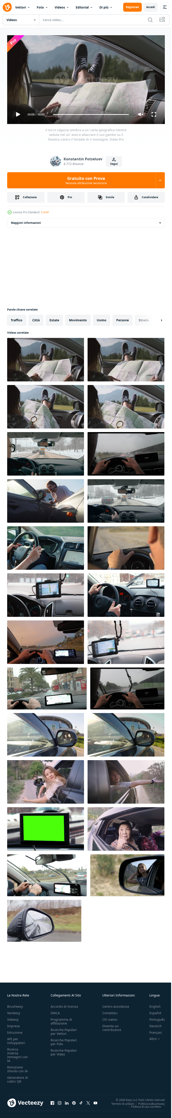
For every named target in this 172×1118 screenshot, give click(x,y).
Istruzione (14, 1030)
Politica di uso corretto (143, 1105)
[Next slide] (154, 318)
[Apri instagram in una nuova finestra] (59, 1101)
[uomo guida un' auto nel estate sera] (126, 546)
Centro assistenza (115, 1004)
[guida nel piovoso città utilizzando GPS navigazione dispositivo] (47, 687)
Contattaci (110, 1011)
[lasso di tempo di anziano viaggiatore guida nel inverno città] (126, 499)
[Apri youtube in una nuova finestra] (95, 1101)
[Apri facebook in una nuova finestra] (52, 1101)
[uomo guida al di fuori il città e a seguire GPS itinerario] (47, 873)
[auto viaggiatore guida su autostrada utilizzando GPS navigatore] (45, 640)
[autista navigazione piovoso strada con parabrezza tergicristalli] (126, 452)
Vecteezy (13, 1011)
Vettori (20, 7)
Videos (60, 7)
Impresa (13, 1024)
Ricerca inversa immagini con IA (17, 1053)
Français (152, 1030)
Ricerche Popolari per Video (64, 1050)
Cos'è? (45, 212)
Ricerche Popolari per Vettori (64, 1030)
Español (152, 1011)
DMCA (55, 1011)
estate (54, 318)
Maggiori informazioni (26, 221)
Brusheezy (15, 1004)
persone (122, 318)
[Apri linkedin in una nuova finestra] (67, 1101)
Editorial (82, 7)
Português (153, 1017)
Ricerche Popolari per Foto (64, 1040)
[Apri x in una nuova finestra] (88, 1101)
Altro (149, 1037)
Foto (40, 7)
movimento (78, 318)
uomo (101, 318)
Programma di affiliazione (61, 1019)
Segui (114, 164)
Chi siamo (109, 1017)
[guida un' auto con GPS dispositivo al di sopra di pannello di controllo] (45, 593)
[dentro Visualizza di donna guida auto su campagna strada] (45, 546)
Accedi (150, 7)
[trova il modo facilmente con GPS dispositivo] (126, 593)
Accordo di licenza (64, 1004)
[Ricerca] (150, 19)
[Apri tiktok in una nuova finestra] (81, 1101)
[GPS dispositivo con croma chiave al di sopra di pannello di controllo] (45, 827)
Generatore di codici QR (17, 1077)
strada (144, 318)
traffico (16, 318)
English (151, 1004)
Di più (103, 7)
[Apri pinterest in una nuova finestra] (74, 1101)
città (36, 318)
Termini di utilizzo (119, 1102)
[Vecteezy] (7, 7)
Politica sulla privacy (148, 1102)
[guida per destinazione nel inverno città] (45, 452)
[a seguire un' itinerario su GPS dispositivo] (126, 640)
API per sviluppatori (16, 1039)
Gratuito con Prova (86, 180)
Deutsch (152, 1024)
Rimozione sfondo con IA (17, 1067)
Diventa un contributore (111, 1026)
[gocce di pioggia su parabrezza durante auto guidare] (127, 687)
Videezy (13, 1017)
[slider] (91, 114)
